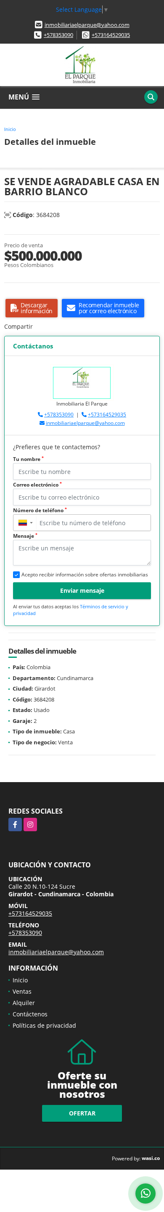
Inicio (10, 129)
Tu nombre (28, 459)
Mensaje (25, 535)
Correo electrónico (37, 484)
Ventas (22, 991)
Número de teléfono (40, 510)
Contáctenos (30, 1014)
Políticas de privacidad (44, 1025)
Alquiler (24, 1003)
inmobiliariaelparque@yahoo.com (87, 25)
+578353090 (58, 35)
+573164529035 (111, 35)
